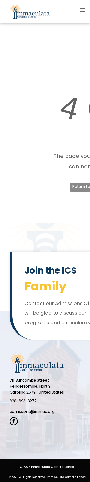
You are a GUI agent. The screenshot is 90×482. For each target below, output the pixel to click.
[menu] (83, 10)
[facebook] (14, 422)
